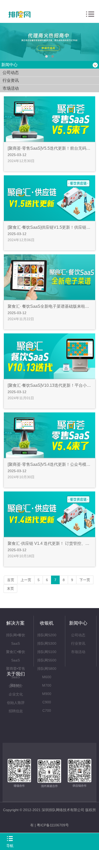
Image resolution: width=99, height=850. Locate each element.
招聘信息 (16, 711)
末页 (10, 588)
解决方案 (15, 623)
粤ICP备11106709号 (53, 825)
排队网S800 (46, 669)
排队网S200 (46, 635)
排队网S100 (46, 652)
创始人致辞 (16, 703)
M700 (46, 685)
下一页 (84, 580)
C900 (46, 702)
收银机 (47, 623)
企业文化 (16, 694)
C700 (46, 710)
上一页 (26, 580)
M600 (46, 677)
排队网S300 (46, 643)
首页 (10, 580)
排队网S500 (46, 660)
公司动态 (78, 635)
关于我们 (16, 673)
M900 (46, 694)
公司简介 (16, 686)
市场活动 (78, 652)
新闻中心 (78, 623)
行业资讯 (78, 643)
